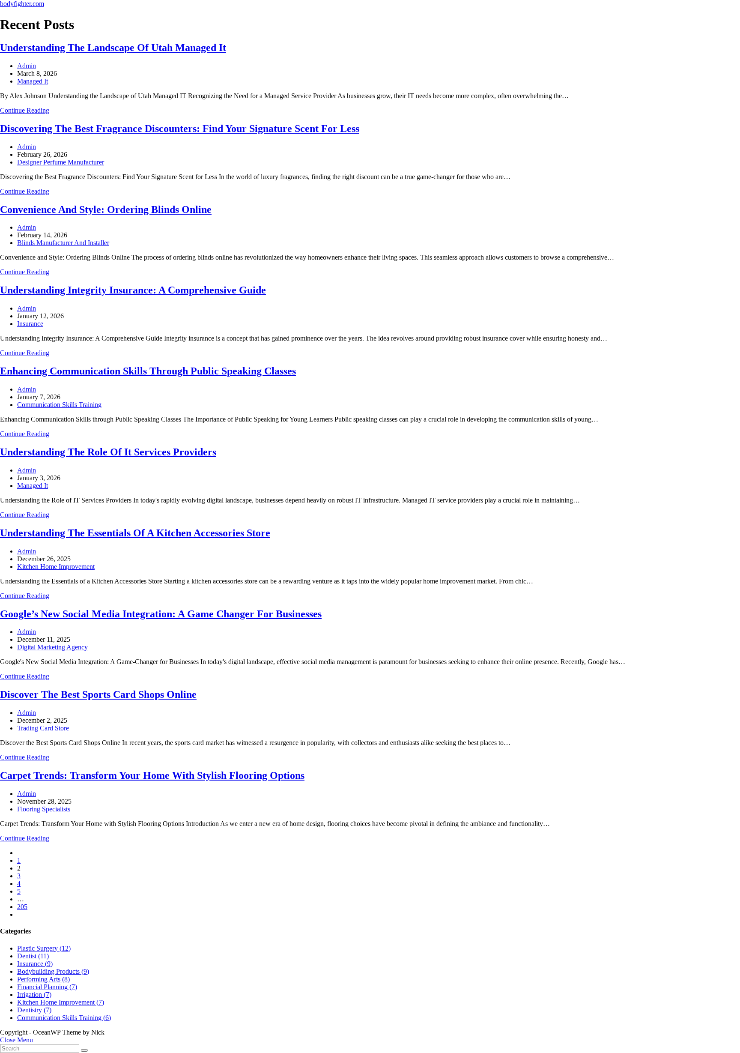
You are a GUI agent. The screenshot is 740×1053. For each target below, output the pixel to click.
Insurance (30, 323)
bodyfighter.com (22, 3)
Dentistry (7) (34, 1010)
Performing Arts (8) (43, 979)
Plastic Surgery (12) (44, 948)
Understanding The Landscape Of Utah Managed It (113, 47)
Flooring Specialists (43, 809)
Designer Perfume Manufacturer (60, 162)
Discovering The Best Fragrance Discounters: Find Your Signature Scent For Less (179, 128)
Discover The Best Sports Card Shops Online (98, 694)
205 (22, 906)
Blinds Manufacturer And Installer (63, 242)
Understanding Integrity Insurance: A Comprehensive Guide (133, 290)
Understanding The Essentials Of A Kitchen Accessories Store (135, 532)
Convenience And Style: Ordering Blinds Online (106, 209)
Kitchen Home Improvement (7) (60, 1002)
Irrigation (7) (34, 994)
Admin (26, 65)
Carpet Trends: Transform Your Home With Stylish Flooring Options (152, 775)
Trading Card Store (43, 728)
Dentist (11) (33, 956)
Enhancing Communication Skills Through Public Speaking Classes (148, 371)
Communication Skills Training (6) (64, 1017)
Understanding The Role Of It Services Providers (108, 452)
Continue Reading (24, 110)
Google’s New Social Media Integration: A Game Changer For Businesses (161, 613)
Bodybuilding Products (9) (53, 971)
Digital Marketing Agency (52, 647)
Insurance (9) (35, 963)
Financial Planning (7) (47, 986)
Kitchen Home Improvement (56, 566)
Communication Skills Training (59, 404)
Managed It (32, 81)
